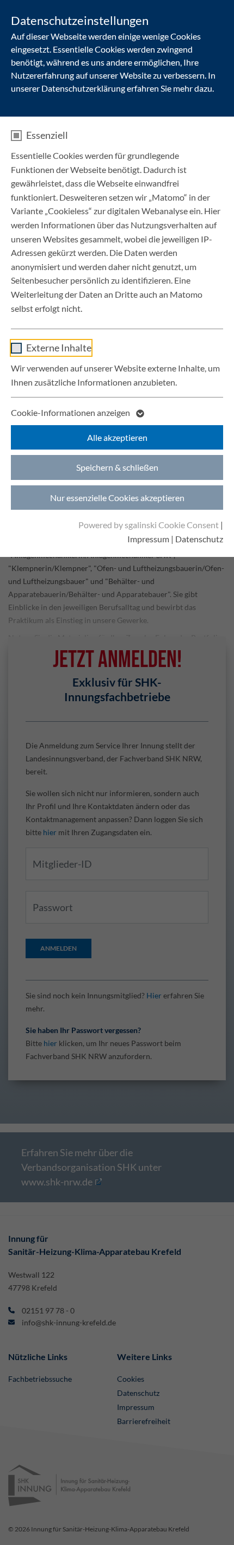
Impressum (148, 539)
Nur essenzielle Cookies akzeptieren (117, 497)
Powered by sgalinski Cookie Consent (149, 525)
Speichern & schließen (117, 467)
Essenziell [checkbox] (47, 135)
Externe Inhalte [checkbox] (58, 348)
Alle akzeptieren (117, 437)
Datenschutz (199, 539)
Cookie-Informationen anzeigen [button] (71, 412)
